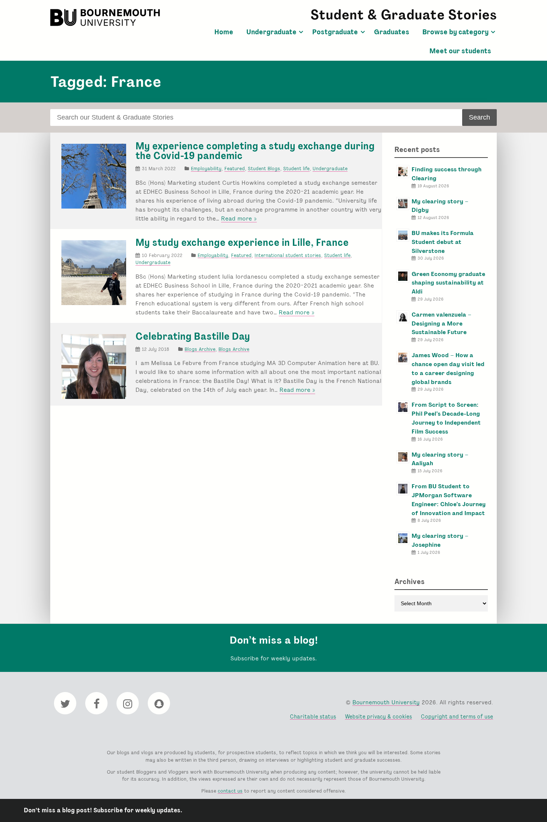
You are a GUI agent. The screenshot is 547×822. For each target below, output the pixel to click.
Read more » (239, 218)
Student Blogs (264, 168)
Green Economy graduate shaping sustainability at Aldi (448, 283)
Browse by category (455, 32)
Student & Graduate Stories (403, 14)
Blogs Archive (200, 349)
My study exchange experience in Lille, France (242, 242)
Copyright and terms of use (457, 716)
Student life (296, 168)
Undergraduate (271, 32)
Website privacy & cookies (378, 716)
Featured (234, 168)
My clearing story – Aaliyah (440, 459)
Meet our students (460, 51)
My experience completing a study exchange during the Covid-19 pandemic (255, 151)
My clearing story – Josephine (440, 540)
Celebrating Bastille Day (192, 336)
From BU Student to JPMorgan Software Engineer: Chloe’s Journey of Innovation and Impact (449, 499)
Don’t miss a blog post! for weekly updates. (103, 810)
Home (223, 32)
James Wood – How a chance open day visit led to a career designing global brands (448, 368)
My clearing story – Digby (440, 205)
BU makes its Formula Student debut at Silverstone (443, 242)
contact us (230, 791)
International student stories (288, 255)
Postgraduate (335, 32)
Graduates (391, 32)
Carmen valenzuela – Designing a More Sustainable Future (441, 323)
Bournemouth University (106, 17)
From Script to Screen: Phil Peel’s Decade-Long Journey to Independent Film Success (446, 418)
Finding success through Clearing (447, 173)
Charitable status (313, 716)
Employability (206, 168)
